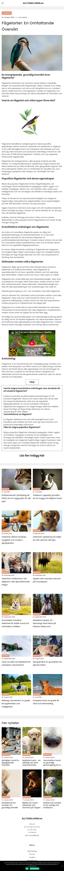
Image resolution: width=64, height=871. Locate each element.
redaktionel (6, 13)
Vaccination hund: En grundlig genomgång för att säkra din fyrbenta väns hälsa (52, 762)
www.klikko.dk (34, 835)
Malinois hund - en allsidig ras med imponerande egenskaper (31, 762)
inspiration (5, 489)
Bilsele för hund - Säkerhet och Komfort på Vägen (31, 805)
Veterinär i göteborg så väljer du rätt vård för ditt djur (47, 538)
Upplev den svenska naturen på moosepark (47, 580)
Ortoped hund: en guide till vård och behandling (46, 702)
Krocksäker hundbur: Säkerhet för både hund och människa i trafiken (15, 623)
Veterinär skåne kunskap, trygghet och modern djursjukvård (14, 539)
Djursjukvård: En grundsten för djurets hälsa (47, 663)
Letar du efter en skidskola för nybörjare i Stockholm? (16, 663)
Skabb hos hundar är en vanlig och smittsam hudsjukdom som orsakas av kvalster (52, 805)
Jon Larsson (22, 17)
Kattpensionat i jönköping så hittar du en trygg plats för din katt (16, 498)
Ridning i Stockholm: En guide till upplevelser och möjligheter (16, 703)
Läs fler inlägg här (32, 455)
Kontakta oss (32, 860)
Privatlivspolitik (34, 868)
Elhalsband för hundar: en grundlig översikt (10, 805)
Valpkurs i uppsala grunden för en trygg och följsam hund (47, 497)
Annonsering (32, 851)
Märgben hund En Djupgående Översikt (10, 762)
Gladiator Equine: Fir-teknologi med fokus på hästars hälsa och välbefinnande (44, 623)
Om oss (32, 854)
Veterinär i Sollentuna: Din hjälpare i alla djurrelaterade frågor (16, 581)
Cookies (32, 857)
